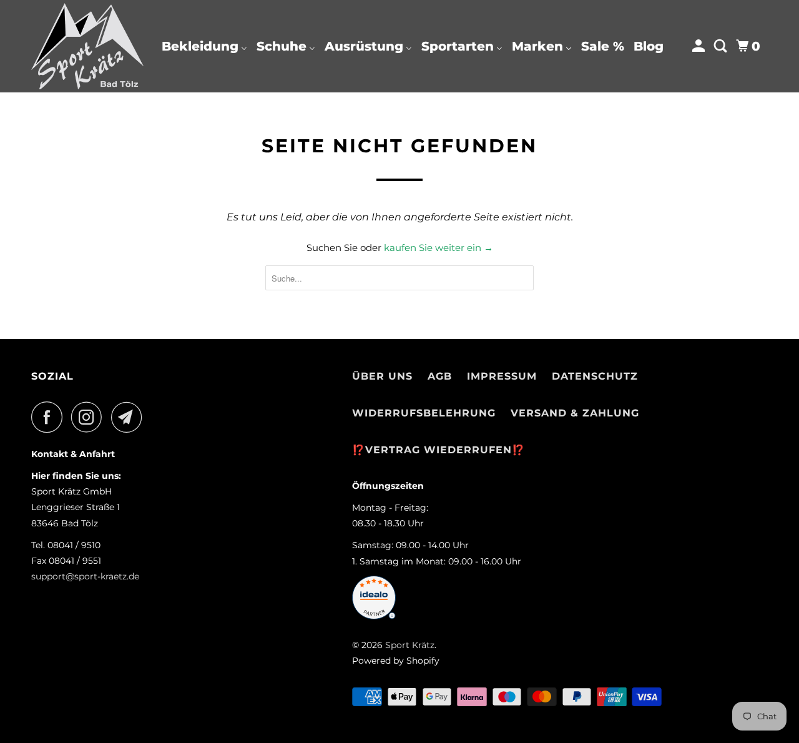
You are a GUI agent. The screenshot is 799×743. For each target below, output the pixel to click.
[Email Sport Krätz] (130, 417)
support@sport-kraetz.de (85, 576)
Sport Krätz (409, 645)
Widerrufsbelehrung (424, 413)
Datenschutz (595, 376)
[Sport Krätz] (87, 46)
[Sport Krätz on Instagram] (90, 417)
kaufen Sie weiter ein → (438, 247)
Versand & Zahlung (575, 413)
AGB (440, 376)
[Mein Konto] (700, 46)
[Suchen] (722, 46)
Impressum (502, 376)
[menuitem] (204, 46)
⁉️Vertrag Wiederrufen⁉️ (438, 450)
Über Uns (382, 376)
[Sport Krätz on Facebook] (50, 417)
